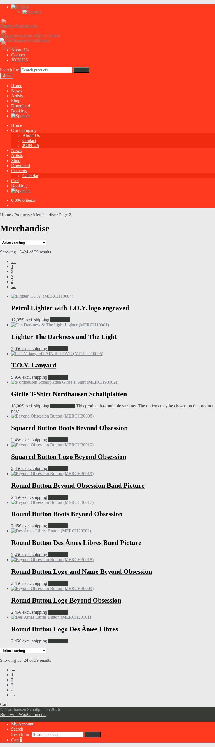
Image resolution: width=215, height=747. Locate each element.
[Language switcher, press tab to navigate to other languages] (20, 6)
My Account (22, 724)
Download (20, 105)
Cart (15, 180)
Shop (15, 100)
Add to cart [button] (60, 319)
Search (81, 70)
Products (22, 214)
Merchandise (44, 214)
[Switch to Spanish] (31, 12)
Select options (62, 406)
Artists (17, 95)
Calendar (30, 175)
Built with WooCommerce (23, 714)
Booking (19, 110)
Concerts (19, 170)
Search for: (9, 69)
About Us (31, 135)
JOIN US (19, 60)
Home (16, 85)
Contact (18, 55)
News (16, 90)
